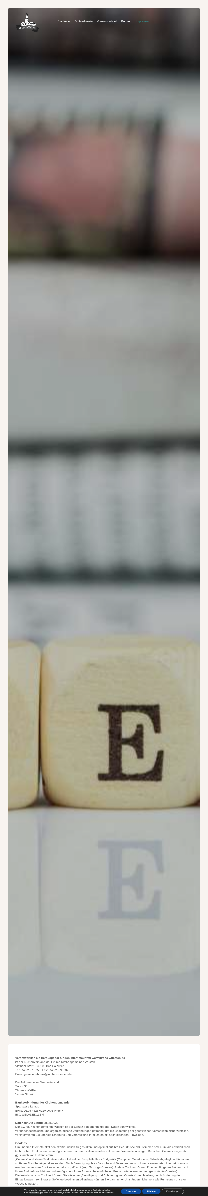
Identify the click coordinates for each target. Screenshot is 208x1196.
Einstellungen (36, 1192)
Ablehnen (151, 1191)
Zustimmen (131, 1191)
